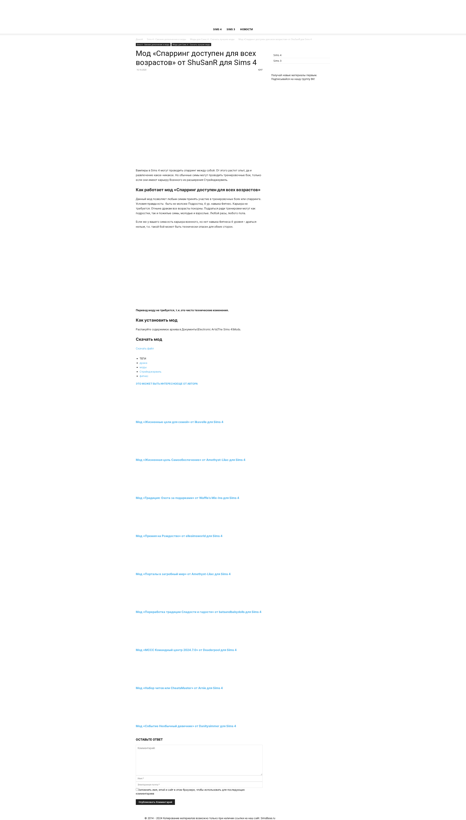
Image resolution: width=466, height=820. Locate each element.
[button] (325, 29)
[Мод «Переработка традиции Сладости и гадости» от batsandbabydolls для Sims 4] (155, 605)
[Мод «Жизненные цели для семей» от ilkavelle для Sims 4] (155, 415)
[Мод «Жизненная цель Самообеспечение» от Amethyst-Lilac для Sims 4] (155, 453)
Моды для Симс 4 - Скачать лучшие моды (212, 39)
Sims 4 (217, 29)
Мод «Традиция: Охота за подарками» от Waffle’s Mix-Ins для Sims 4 (187, 498)
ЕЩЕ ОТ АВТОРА (187, 383)
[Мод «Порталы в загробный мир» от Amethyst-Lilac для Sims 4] (155, 567)
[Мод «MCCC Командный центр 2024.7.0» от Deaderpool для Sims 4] (155, 643)
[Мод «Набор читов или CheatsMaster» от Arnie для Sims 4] (155, 681)
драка (143, 362)
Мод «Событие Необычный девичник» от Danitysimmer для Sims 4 (186, 726)
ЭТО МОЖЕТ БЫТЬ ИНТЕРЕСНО (156, 383)
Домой (139, 39)
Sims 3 (231, 29)
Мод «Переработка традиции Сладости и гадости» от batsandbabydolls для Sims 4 (198, 612)
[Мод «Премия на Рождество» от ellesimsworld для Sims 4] (155, 529)
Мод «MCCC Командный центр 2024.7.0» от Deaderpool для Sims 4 (186, 650)
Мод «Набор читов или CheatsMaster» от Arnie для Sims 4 (179, 688)
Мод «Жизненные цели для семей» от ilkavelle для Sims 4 (179, 422)
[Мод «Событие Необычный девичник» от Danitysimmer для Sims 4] (155, 719)
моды (143, 367)
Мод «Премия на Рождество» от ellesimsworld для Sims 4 (179, 536)
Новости (246, 29)
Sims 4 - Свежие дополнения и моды (166, 39)
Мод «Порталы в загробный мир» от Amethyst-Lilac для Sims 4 (183, 574)
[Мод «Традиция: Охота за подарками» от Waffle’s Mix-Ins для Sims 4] (155, 491)
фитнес (144, 375)
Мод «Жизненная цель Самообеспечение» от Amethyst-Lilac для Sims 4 (190, 460)
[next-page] (137, 732)
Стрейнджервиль (150, 371)
